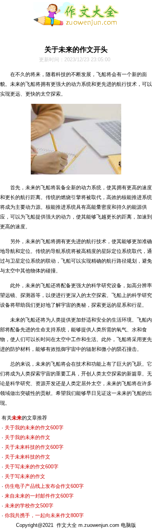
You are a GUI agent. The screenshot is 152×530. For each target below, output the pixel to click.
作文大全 (67, 525)
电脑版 (128, 525)
